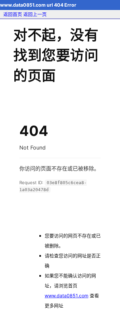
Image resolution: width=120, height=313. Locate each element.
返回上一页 (35, 14)
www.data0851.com (66, 295)
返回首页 (12, 14)
